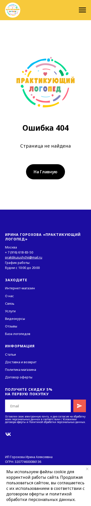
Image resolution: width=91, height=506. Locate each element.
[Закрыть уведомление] (87, 468)
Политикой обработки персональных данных (57, 422)
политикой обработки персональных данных (40, 496)
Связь (9, 303)
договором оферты (25, 494)
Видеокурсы (15, 318)
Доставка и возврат (20, 362)
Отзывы (11, 326)
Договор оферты (18, 377)
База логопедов (17, 333)
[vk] (8, 434)
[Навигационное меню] (82, 10)
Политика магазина (20, 369)
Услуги (10, 311)
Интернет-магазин (20, 288)
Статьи (10, 354)
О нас (9, 296)
